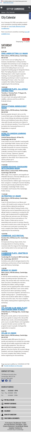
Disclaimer (19, 424)
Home (3, 12)
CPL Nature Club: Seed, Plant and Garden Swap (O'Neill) (14, 309)
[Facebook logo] (7, 381)
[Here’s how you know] (1, 2)
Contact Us (18, 428)
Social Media (19, 426)
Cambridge (19, 9)
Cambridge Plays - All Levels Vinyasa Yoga (14, 90)
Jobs (24, 424)
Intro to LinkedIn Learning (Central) (13, 134)
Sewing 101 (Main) (9, 270)
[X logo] (3, 381)
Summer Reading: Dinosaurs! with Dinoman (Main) (14, 167)
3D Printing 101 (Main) (11, 196)
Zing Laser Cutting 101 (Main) (14, 53)
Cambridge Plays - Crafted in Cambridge (14, 254)
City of (10, 9)
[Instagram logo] (10, 381)
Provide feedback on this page (13, 366)
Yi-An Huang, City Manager (13, 423)
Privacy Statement (9, 426)
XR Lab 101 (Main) (8, 333)
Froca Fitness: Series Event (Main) (14, 107)
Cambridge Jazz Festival (12, 236)
